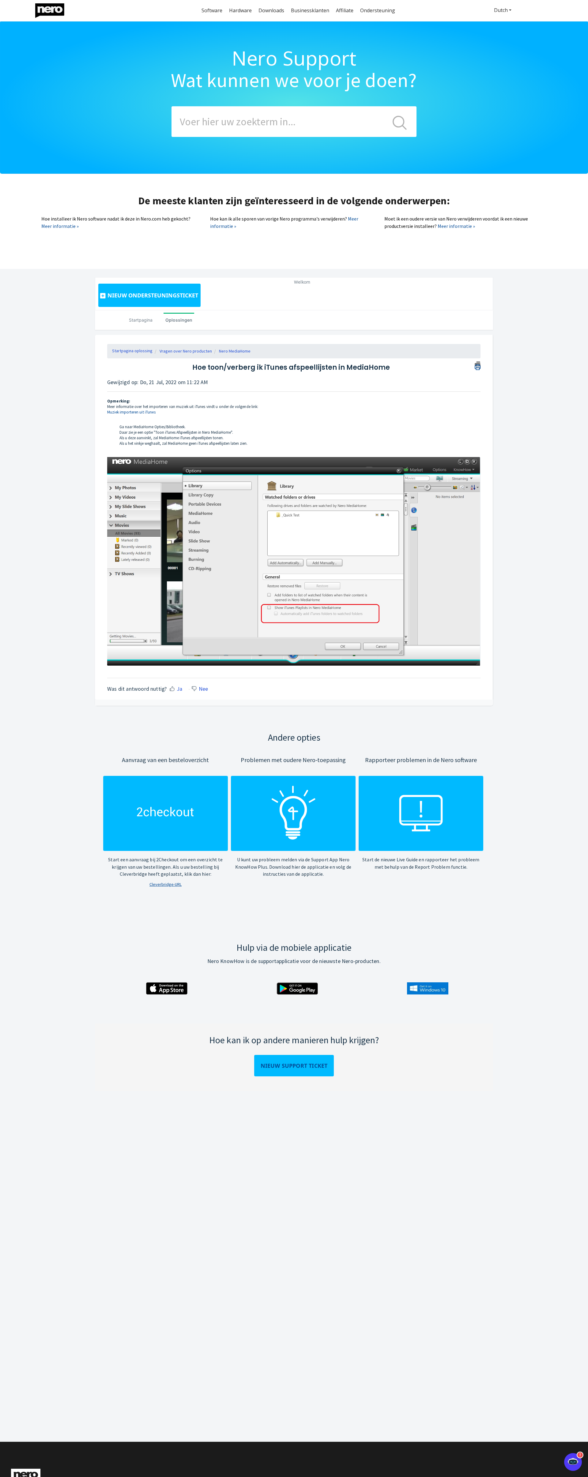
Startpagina (141, 320)
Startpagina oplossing (132, 350)
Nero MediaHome (235, 351)
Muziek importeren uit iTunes (131, 412)
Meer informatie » (60, 226)
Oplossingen (178, 320)
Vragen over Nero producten (186, 351)
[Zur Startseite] (53, 9)
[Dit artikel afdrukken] (478, 364)
